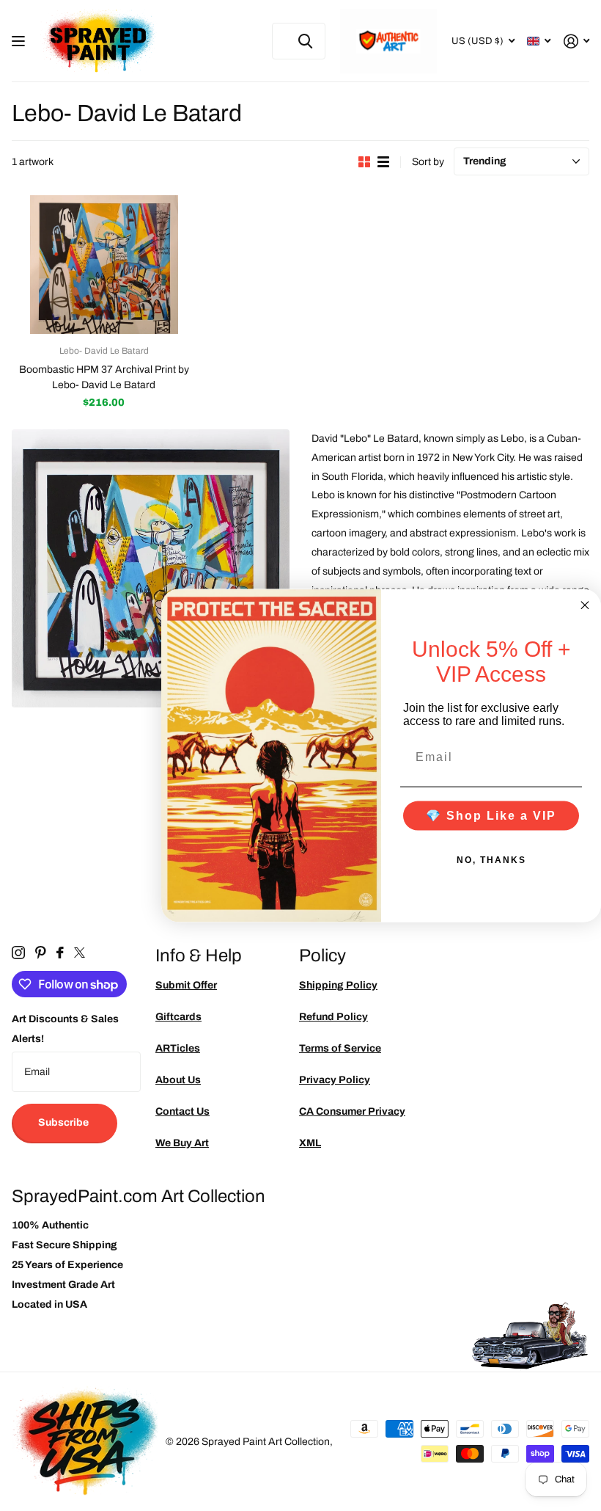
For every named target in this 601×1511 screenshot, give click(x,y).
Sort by (428, 161)
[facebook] (60, 952)
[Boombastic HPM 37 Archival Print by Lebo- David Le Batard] (104, 264)
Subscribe (64, 1122)
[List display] (383, 161)
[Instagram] (18, 952)
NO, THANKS (491, 860)
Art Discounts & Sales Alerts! (65, 1028)
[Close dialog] (585, 604)
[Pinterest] (40, 952)
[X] (79, 952)
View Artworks (20, 41)
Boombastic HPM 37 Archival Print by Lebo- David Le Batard (104, 377)
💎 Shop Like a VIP (491, 815)
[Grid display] (364, 161)
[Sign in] (576, 41)
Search (305, 41)
